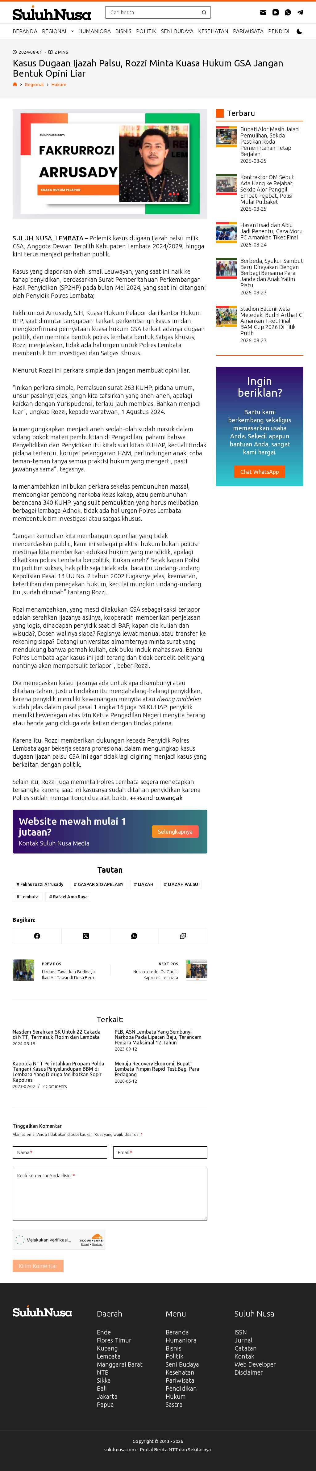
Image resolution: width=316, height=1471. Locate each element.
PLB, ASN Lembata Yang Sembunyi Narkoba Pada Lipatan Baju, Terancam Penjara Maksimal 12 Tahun (158, 1037)
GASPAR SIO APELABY (98, 884)
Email (125, 1152)
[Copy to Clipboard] (183, 936)
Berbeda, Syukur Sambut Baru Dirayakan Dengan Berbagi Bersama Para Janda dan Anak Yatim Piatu (271, 273)
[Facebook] (37, 936)
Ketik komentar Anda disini (46, 1175)
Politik (146, 31)
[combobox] (152, 12)
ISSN (241, 1332)
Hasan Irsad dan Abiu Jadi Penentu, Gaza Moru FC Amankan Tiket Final (271, 231)
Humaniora (94, 31)
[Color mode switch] (299, 31)
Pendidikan (284, 31)
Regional (55, 31)
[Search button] (204, 12)
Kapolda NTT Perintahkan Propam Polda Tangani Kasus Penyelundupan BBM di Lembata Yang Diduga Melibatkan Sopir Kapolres (59, 1072)
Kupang (107, 1348)
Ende (104, 1332)
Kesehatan (213, 31)
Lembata (27, 896)
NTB (103, 1372)
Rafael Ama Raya (68, 896)
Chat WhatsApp (259, 472)
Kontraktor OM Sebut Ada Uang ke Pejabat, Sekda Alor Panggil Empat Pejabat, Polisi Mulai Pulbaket (267, 189)
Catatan (246, 1348)
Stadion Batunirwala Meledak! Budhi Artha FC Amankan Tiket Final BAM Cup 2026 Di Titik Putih (271, 321)
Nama (25, 1152)
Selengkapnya (175, 831)
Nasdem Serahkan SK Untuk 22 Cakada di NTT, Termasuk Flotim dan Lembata (57, 1034)
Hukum (176, 1396)
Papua (105, 1404)
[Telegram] (300, 12)
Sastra (174, 1404)
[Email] (263, 12)
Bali (102, 1388)
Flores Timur (114, 1340)
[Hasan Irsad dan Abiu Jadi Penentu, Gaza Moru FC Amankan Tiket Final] (226, 232)
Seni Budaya (177, 31)
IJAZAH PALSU (181, 884)
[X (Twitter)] (86, 936)
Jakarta (107, 1396)
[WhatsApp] (288, 12)
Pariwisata (248, 31)
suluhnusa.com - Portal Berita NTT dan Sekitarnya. (158, 1449)
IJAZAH (144, 884)
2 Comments (54, 1086)
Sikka (104, 1380)
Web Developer (255, 1364)
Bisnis (123, 31)
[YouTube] (275, 12)
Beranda (25, 31)
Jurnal (243, 1340)
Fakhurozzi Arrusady (39, 884)
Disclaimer (249, 1372)
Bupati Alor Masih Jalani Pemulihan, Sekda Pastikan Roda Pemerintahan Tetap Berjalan (269, 141)
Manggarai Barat (120, 1364)
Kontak (244, 1356)
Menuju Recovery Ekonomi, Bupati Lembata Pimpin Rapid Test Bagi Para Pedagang (157, 1069)
